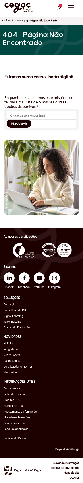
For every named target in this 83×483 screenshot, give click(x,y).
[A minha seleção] (58, 8)
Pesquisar (19, 123)
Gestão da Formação (17, 327)
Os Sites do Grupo (15, 438)
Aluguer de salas (14, 405)
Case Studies (12, 360)
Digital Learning (13, 316)
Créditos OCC (12, 400)
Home (17, 20)
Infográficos (11, 349)
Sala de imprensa (14, 423)
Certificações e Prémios (18, 366)
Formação (10, 304)
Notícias (9, 343)
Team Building (12, 321)
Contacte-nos (12, 388)
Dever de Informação (66, 463)
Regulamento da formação (20, 411)
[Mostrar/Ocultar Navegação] (71, 7)
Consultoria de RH (15, 310)
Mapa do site (71, 472)
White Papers (12, 355)
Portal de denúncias (16, 429)
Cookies (74, 477)
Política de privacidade (65, 467)
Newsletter (10, 372)
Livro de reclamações (17, 417)
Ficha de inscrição (15, 394)
